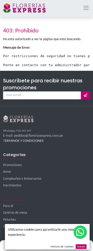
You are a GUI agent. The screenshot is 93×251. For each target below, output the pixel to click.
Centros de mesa (15, 213)
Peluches (9, 220)
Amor (7, 172)
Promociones (12, 165)
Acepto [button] (81, 246)
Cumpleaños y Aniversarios (22, 179)
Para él (8, 206)
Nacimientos (12, 185)
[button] (85, 95)
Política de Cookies (62, 246)
